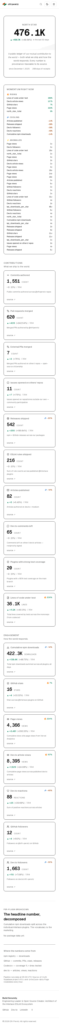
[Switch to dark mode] (47, 4)
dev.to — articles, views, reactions (20, 970)
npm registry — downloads (17, 956)
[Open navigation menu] (54, 4)
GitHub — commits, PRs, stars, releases (23, 960)
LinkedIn (24, 1009)
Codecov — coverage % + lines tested (22, 965)
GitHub (5, 1009)
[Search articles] (40, 4)
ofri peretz (13, 4)
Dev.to (14, 1009)
